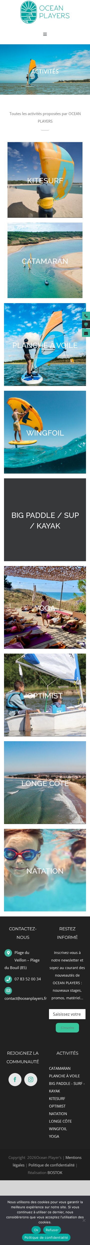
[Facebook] (15, 1079)
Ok (36, 1230)
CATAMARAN (59, 1068)
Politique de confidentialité (51, 1164)
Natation (45, 871)
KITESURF (57, 1098)
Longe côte (45, 783)
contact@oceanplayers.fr (25, 998)
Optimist (45, 695)
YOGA (54, 1136)
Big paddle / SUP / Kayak (45, 520)
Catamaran (45, 261)
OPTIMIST (57, 1106)
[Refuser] (83, 1220)
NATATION (58, 1113)
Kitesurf (45, 180)
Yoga (45, 608)
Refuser (52, 1230)
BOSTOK (55, 1172)
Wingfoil (45, 433)
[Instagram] (30, 1079)
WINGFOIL (58, 1128)
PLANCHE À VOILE (64, 1075)
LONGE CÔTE (60, 1121)
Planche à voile (45, 345)
